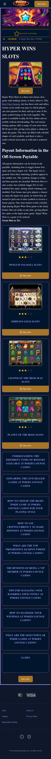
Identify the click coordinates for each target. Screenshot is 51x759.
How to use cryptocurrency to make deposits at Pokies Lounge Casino (25, 528)
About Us (30, 710)
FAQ (3, 710)
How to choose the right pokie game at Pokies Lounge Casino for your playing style (25, 506)
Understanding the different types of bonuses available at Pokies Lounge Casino (25, 461)
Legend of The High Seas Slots (25, 379)
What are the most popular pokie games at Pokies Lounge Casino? (25, 638)
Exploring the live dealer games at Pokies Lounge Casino (25, 482)
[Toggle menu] (4, 4)
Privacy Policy (32, 716)
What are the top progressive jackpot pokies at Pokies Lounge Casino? (25, 549)
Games (25, 657)
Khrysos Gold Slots (25, 321)
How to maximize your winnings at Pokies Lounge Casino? (25, 616)
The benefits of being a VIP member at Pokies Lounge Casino (25, 571)
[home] (21, 6)
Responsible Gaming (9, 722)
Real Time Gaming (11, 104)
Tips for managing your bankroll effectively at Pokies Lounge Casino (25, 594)
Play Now (42, 4)
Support (5, 716)
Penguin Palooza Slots (25, 264)
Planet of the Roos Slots (26, 434)
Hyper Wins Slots (25, 39)
